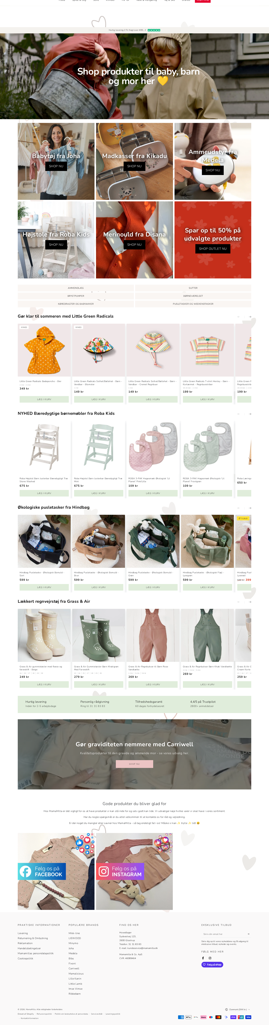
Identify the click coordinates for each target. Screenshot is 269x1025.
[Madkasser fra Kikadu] (134, 161)
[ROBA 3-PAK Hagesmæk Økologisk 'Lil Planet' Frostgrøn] (207, 447)
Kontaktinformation (30, 1018)
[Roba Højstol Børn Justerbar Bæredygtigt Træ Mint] (98, 447)
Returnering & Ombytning (33, 938)
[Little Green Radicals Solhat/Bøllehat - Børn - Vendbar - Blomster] (98, 350)
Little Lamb (75, 984)
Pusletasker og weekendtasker (193, 303)
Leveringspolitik (113, 1014)
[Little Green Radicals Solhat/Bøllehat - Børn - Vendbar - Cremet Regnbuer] (153, 350)
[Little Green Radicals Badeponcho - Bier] (44, 350)
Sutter (193, 288)
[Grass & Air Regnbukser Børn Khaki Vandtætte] (207, 635)
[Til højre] (247, 317)
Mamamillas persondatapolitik (36, 953)
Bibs (71, 958)
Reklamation (25, 943)
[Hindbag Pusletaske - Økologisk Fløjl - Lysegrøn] (207, 541)
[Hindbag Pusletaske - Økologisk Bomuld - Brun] (98, 541)
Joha (71, 948)
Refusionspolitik (44, 1014)
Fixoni (72, 963)
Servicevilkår (97, 1014)
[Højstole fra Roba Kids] (56, 239)
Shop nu (134, 764)
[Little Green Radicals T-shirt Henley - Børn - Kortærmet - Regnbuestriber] (207, 350)
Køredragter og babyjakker (76, 303)
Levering (23, 933)
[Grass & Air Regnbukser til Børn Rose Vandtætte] (153, 635)
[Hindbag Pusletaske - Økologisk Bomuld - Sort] (44, 541)
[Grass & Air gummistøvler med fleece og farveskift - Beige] (44, 635)
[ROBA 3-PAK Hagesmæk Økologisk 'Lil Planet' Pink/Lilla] (153, 447)
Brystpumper (76, 296)
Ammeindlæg (76, 288)
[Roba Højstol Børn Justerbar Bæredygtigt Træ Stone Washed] (44, 447)
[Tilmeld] (249, 934)
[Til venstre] (241, 317)
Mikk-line (74, 933)
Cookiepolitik (25, 958)
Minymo (73, 943)
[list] (134, 703)
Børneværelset (193, 296)
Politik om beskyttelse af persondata (71, 1014)
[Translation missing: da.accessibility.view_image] (56, 871)
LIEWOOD (75, 938)
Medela (73, 953)
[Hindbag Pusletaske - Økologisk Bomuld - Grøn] (153, 541)
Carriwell (74, 968)
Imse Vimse (76, 989)
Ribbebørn (75, 994)
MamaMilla (30, 1009)
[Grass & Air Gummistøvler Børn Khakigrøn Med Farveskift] (98, 635)
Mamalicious (76, 973)
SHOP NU (56, 166)
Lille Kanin (75, 978)
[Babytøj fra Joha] (56, 161)
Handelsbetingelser (29, 948)
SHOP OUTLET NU (213, 249)
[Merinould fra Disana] (134, 239)
